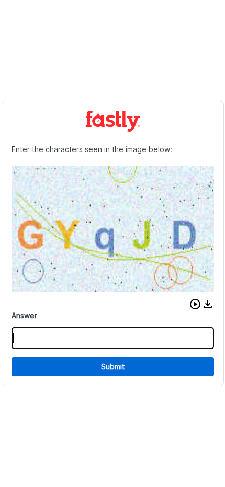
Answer (24, 315)
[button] (195, 304)
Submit (113, 366)
